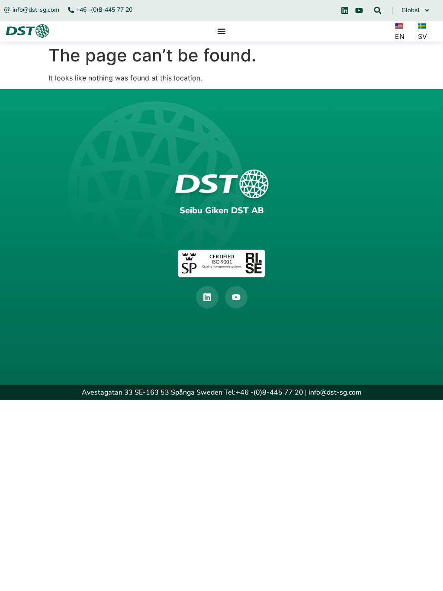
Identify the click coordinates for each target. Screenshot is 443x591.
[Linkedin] (345, 10)
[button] (378, 10)
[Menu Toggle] (221, 31)
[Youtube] (359, 10)
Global (410, 10)
